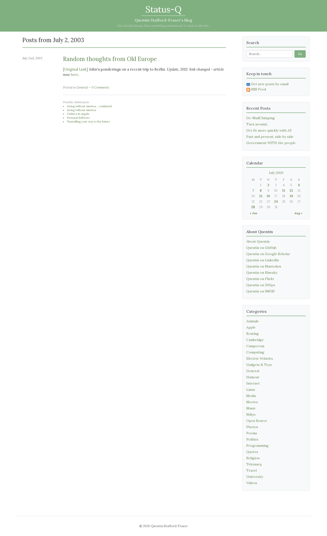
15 (260, 196)
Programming (257, 445)
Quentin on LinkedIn (262, 260)
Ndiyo (251, 414)
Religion (252, 458)
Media (251, 396)
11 (283, 191)
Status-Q (163, 9)
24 (276, 202)
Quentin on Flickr (260, 279)
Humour (252, 377)
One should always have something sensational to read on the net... (163, 26)
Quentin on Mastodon (263, 266)
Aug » (298, 213)
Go (300, 54)
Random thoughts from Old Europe (110, 59)
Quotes (252, 452)
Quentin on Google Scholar (268, 254)
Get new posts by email (269, 84)
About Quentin (258, 241)
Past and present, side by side (269, 136)
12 (291, 191)
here (74, 74)
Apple (251, 327)
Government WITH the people (271, 143)
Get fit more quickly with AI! (269, 130)
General (82, 87)
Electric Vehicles (259, 358)
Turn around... (257, 124)
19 (291, 196)
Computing (255, 352)
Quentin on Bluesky (261, 272)
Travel (251, 470)
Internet (253, 383)
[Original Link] (75, 69)
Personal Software (78, 117)
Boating (252, 333)
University (254, 477)
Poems (251, 433)
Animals (252, 321)
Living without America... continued (89, 106)
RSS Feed (258, 89)
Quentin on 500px (260, 285)
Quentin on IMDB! (260, 291)
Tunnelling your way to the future (88, 121)
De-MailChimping (260, 118)
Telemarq (253, 464)
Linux (250, 389)
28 (253, 207)
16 (268, 196)
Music (251, 408)
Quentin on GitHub (261, 248)
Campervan (255, 346)
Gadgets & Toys (259, 365)
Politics (252, 439)
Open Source (256, 421)
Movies (252, 402)
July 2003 (276, 173)
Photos (252, 427)
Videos (251, 483)
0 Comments (100, 87)
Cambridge (255, 340)
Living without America (81, 110)
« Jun (253, 213)
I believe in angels (78, 114)
